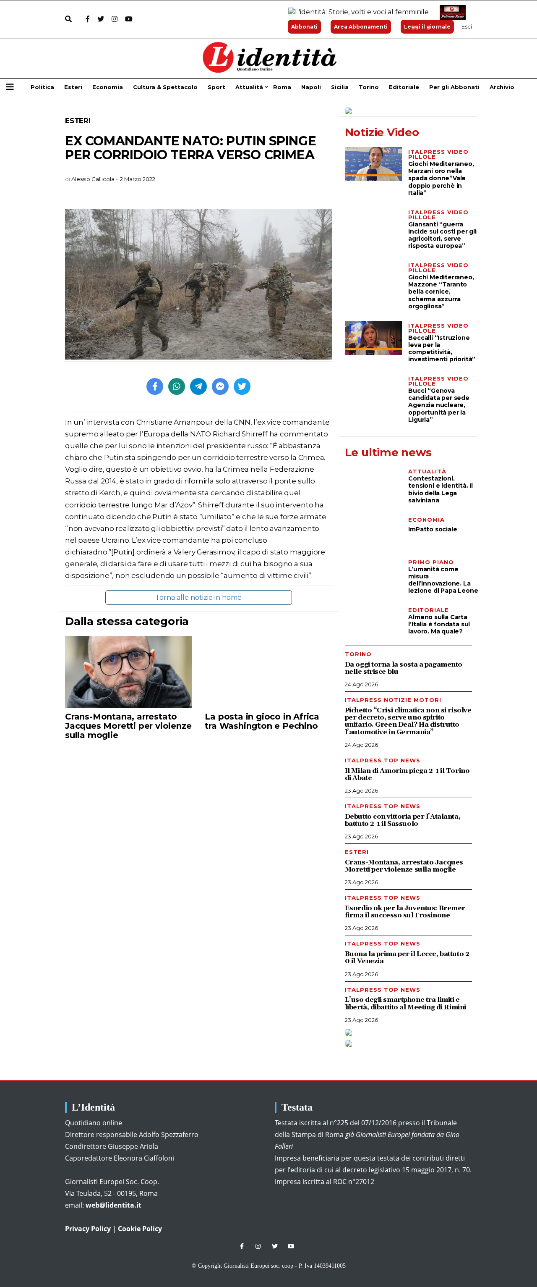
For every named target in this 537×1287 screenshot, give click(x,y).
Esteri (73, 87)
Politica (42, 87)
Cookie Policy (140, 1228)
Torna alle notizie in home (198, 597)
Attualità (249, 87)
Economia (107, 87)
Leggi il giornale (427, 27)
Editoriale (404, 87)
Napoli (311, 87)
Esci (466, 26)
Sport (216, 87)
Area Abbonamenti (361, 27)
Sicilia (340, 87)
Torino (369, 87)
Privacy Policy (88, 1228)
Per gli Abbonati (454, 87)
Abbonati (304, 27)
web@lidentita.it (113, 1205)
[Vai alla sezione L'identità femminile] (355, 12)
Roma (282, 87)
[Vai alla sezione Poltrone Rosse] (451, 12)
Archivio (502, 87)
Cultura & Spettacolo (165, 87)
